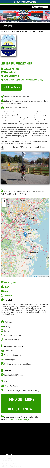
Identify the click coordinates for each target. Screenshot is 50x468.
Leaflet (35, 276)
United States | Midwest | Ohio (12, 31)
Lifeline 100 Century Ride (34, 31)
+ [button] (4, 201)
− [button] (4, 205)
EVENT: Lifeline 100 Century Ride (20, 420)
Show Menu (7, 25)
